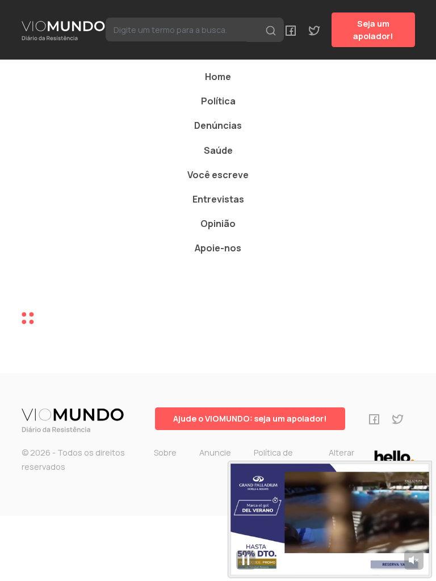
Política (218, 101)
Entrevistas (218, 199)
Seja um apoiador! (373, 29)
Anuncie (215, 452)
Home (218, 76)
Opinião (218, 223)
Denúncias (218, 125)
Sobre (165, 452)
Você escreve (218, 175)
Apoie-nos (218, 248)
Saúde (218, 150)
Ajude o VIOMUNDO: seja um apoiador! (250, 418)
